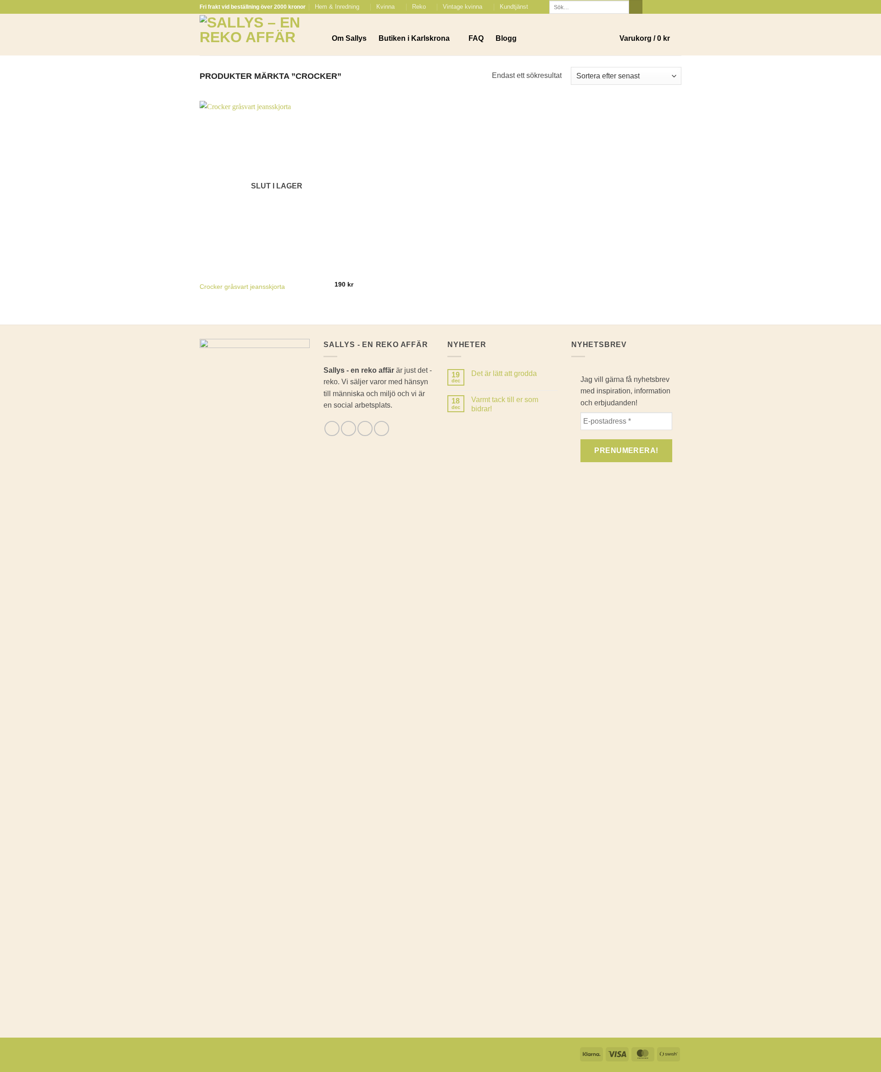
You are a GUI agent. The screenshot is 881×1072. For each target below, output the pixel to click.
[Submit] (635, 7)
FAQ (476, 38)
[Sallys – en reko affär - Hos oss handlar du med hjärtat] (259, 35)
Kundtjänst (514, 6)
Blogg (506, 38)
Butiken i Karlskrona (414, 38)
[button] (650, 38)
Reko (419, 6)
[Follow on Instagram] (659, 7)
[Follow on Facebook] (650, 7)
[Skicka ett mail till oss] (668, 7)
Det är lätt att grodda (504, 373)
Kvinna (385, 6)
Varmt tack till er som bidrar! (504, 404)
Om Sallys (349, 38)
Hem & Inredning (337, 6)
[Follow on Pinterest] (677, 7)
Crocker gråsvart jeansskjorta (242, 286)
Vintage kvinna (462, 6)
